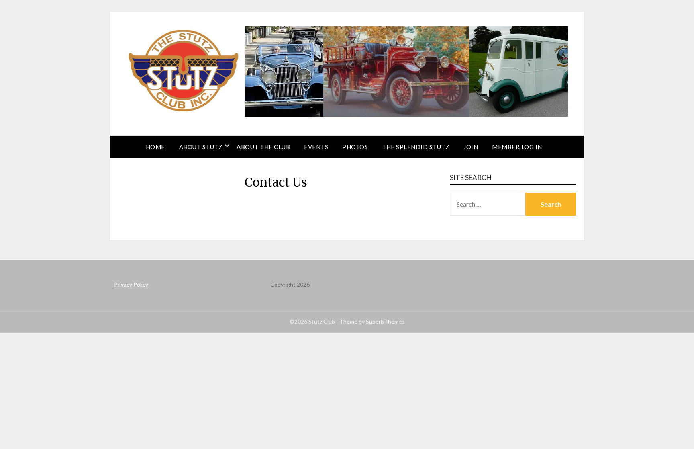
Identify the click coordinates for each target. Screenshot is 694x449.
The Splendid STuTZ (415, 146)
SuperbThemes (385, 321)
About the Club (263, 146)
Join (470, 146)
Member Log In (517, 146)
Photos (355, 146)
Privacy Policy (131, 284)
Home (155, 146)
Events (316, 146)
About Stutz (201, 146)
